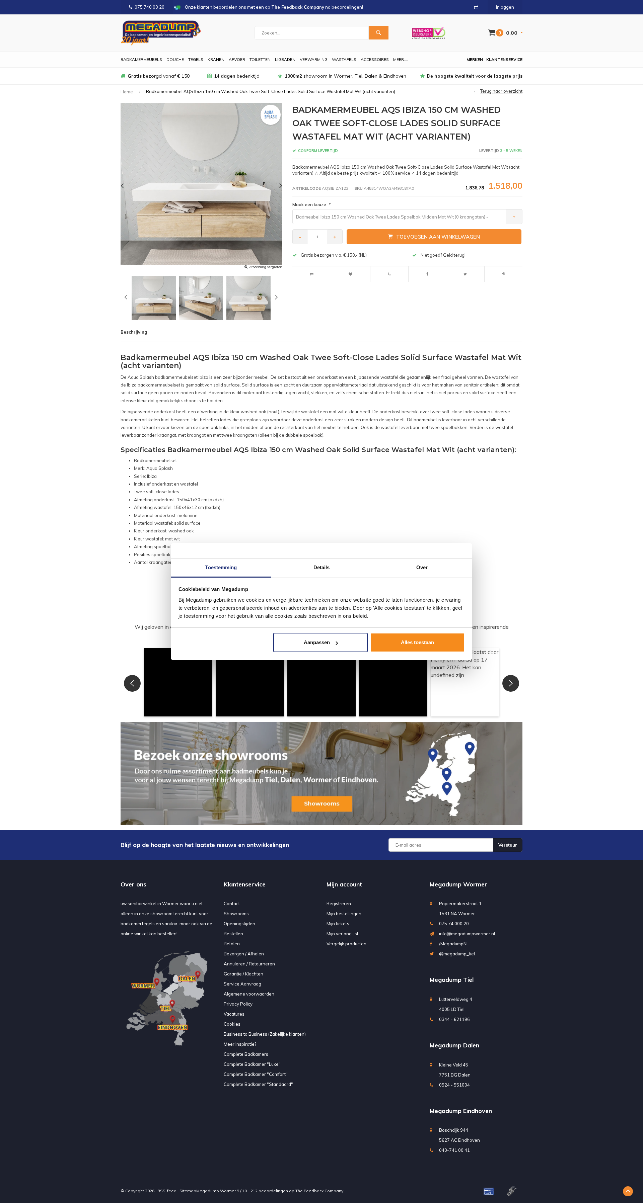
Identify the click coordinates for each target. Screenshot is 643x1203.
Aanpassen (317, 642)
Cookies (232, 1024)
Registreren (339, 903)
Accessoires (375, 59)
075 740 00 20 (149, 7)
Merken (475, 59)
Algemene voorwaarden (249, 994)
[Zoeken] (378, 32)
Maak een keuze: (311, 204)
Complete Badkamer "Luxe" (252, 1064)
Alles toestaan (417, 642)
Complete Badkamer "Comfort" (256, 1074)
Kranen (216, 59)
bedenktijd (237, 76)
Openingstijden (239, 923)
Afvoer (237, 59)
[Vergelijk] (476, 7)
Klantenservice (504, 59)
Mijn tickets (338, 923)
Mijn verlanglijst (342, 933)
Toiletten (260, 59)
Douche (175, 59)
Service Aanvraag (242, 983)
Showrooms (236, 913)
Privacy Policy (238, 1004)
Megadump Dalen (454, 1045)
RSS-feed (166, 1190)
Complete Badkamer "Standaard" (258, 1084)
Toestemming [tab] (221, 567)
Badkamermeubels (141, 59)
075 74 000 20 (454, 923)
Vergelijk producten (346, 943)
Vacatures (234, 1014)
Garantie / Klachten (243, 973)
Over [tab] (422, 567)
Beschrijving (134, 332)
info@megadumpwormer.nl (467, 933)
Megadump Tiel (452, 979)
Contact (232, 903)
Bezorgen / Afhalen (244, 953)
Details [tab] (321, 567)
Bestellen (233, 933)
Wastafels (344, 59)
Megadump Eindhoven (461, 1111)
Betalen (232, 943)
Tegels (195, 59)
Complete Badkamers (246, 1054)
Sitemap (188, 1190)
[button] (178, 682)
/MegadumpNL (454, 943)
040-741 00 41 (454, 1150)
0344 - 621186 (454, 1019)
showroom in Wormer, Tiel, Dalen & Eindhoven (345, 76)
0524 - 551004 (454, 1085)
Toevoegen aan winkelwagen (438, 237)
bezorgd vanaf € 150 (159, 76)
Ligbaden (285, 59)
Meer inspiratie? (240, 1044)
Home (127, 91)
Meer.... (400, 59)
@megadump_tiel (457, 953)
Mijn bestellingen (344, 913)
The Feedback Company (319, 1190)
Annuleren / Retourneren (249, 963)
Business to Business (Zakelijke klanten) (265, 1034)
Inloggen (505, 7)
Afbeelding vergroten (265, 267)
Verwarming (314, 59)
